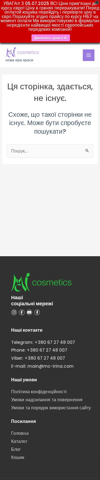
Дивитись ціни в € (50, 37)
